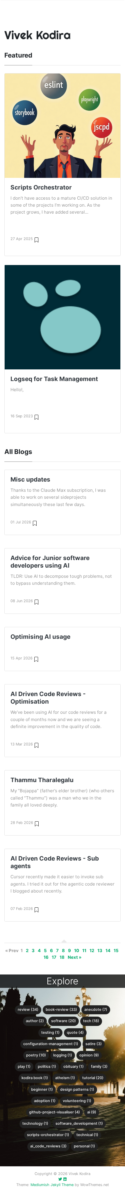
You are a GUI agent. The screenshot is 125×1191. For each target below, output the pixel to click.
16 (46, 957)
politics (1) (47, 1066)
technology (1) (35, 1123)
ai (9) (91, 1112)
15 (116, 950)
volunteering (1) (77, 1101)
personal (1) (84, 1146)
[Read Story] (36, 239)
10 (76, 950)
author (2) (35, 1021)
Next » (74, 957)
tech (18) (91, 1021)
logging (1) (62, 1055)
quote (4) (75, 1032)
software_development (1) (79, 1123)
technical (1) (87, 1135)
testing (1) (50, 1032)
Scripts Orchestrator (41, 187)
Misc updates (30, 479)
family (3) (99, 1066)
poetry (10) (36, 1055)
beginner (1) (42, 1089)
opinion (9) (89, 1055)
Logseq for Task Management (54, 378)
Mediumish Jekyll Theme (52, 1185)
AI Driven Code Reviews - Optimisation (48, 697)
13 (99, 950)
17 (54, 957)
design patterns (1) (77, 1089)
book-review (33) (61, 1009)
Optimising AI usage (40, 636)
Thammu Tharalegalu (42, 780)
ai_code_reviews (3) (48, 1146)
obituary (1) (73, 1066)
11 (84, 950)
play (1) (24, 1066)
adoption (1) (45, 1101)
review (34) (28, 1009)
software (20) (63, 1021)
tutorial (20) (92, 1078)
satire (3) (93, 1044)
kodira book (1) (35, 1078)
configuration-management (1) (50, 1044)
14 (108, 950)
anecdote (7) (95, 1009)
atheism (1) (65, 1078)
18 (62, 957)
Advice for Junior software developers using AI (50, 561)
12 (92, 950)
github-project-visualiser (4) (54, 1112)
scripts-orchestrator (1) (48, 1135)
